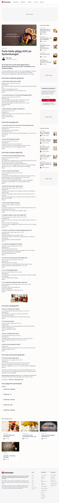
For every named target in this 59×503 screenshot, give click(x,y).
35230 (29, 95)
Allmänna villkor (54, 481)
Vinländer (23, 2)
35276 (23, 155)
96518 (17, 309)
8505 (18, 344)
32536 (17, 202)
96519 (17, 139)
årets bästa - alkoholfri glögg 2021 (16, 379)
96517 (17, 333)
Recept (41, 2)
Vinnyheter (15, 2)
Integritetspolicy (54, 483)
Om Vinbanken (53, 475)
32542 (19, 81)
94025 (21, 215)
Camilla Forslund (44, 488)
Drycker (29, 2)
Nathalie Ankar (44, 490)
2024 (33, 478)
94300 (20, 186)
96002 (27, 230)
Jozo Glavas (43, 475)
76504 (15, 270)
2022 (33, 482)
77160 (17, 358)
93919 (22, 282)
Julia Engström (44, 486)
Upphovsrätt (53, 485)
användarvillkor (46, 104)
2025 (33, 476)
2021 (33, 484)
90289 (22, 257)
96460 (20, 244)
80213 (12, 321)
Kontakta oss (53, 480)
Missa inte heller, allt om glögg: (8, 375)
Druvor (35, 2)
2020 (33, 486)
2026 (33, 475)
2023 (33, 480)
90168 (20, 108)
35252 (31, 125)
